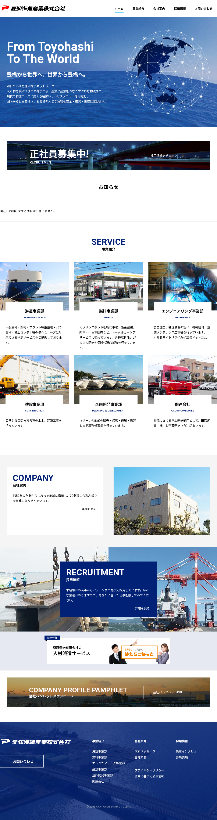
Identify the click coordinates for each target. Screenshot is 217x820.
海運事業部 (99, 751)
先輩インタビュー (188, 751)
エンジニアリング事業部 (108, 763)
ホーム (119, 8)
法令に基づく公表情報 (149, 776)
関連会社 (98, 781)
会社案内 (159, 8)
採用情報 (180, 8)
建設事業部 (99, 769)
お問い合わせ (204, 8)
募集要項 (182, 757)
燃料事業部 (99, 757)
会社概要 (140, 757)
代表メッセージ (145, 751)
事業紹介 (138, 8)
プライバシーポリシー (149, 770)
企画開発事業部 (102, 775)
